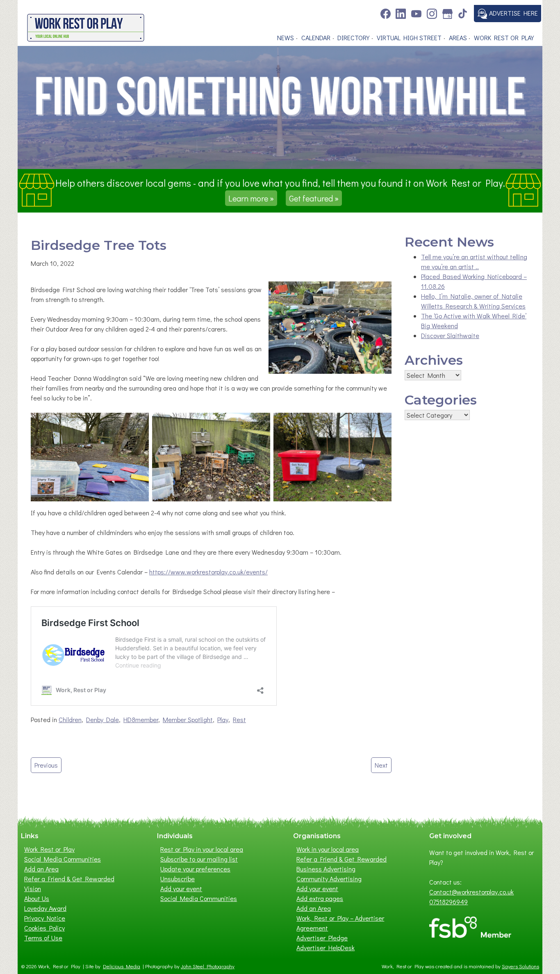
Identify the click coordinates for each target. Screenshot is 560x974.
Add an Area (41, 868)
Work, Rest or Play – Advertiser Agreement (340, 923)
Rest (239, 719)
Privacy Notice (44, 918)
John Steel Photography (207, 966)
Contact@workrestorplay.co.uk (471, 891)
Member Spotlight (188, 719)
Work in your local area (327, 849)
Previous (46, 765)
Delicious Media (121, 966)
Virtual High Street (409, 37)
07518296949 (448, 901)
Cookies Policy (44, 928)
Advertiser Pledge (322, 937)
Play (222, 719)
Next (381, 765)
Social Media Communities (62, 859)
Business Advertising (325, 868)
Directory (353, 37)
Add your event (181, 888)
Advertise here (512, 13)
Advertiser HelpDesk (325, 947)
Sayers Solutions (520, 966)
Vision (32, 888)
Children (70, 719)
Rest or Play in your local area (201, 849)
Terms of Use (43, 937)
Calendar (315, 37)
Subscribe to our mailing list (199, 859)
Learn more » (251, 198)
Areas (458, 37)
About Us (36, 898)
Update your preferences (195, 868)
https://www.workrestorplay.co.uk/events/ (208, 571)
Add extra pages (319, 898)
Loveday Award (45, 908)
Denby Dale (102, 719)
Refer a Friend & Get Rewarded (69, 878)
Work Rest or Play (504, 37)
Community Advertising (329, 878)
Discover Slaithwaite (450, 335)
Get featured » (314, 198)
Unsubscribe (177, 878)
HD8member (140, 719)
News (285, 37)
